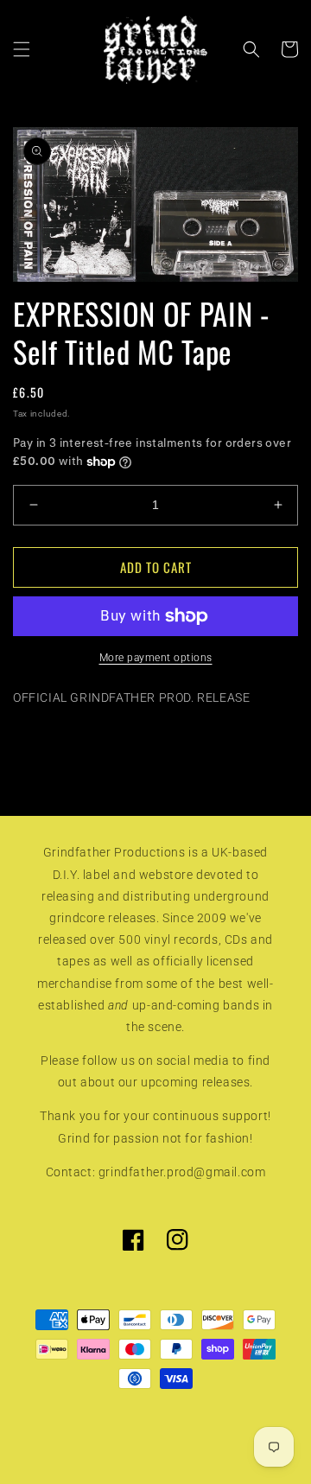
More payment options (156, 658)
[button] (22, 49)
